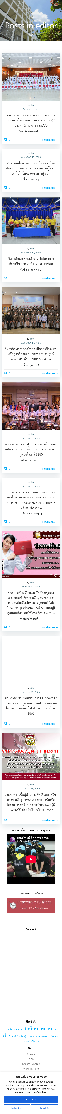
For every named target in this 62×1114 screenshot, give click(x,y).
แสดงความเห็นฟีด (31, 1063)
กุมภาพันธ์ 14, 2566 (31, 342)
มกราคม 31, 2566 (31, 438)
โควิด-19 (34, 1041)
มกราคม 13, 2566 (31, 586)
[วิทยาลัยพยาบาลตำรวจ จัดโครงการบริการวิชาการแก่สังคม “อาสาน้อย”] (31, 220)
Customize (16, 1107)
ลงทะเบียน (45, 1036)
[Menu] (55, 4)
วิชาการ (55, 1036)
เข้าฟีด (31, 1059)
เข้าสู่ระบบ (31, 1054)
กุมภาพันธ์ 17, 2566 (31, 157)
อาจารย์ (26, 1041)
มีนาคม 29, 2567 (31, 109)
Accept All (31, 1099)
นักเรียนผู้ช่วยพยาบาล (28, 1036)
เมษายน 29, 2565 (31, 692)
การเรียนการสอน (14, 1029)
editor (32, 105)
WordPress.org (31, 1068)
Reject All (44, 1107)
